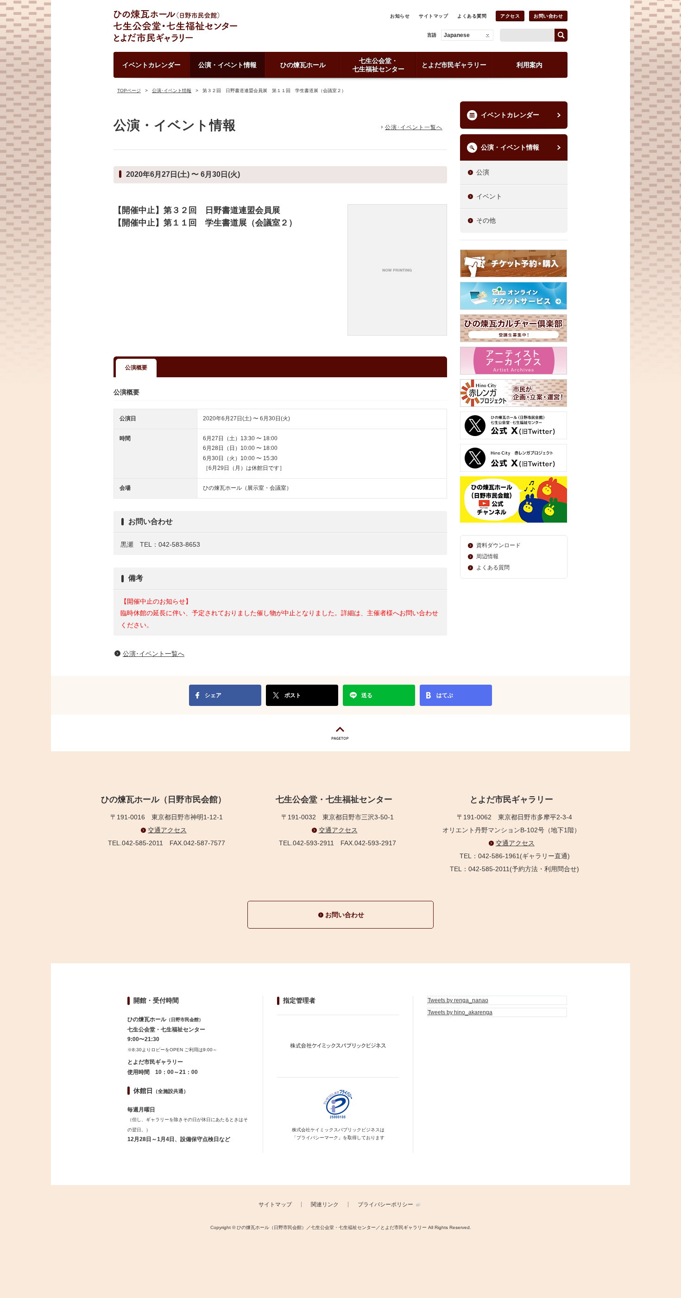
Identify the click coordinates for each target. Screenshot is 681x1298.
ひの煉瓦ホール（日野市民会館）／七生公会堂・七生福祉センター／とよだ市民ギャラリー (208, 26)
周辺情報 (487, 556)
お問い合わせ (548, 16)
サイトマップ (433, 16)
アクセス (510, 16)
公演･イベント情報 (171, 90)
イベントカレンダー (510, 115)
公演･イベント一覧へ (413, 127)
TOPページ (129, 90)
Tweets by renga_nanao (458, 1000)
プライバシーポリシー (385, 1204)
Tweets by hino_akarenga (460, 1012)
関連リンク (325, 1204)
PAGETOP (340, 733)
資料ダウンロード (498, 545)
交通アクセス (167, 830)
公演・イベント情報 (510, 147)
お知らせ (400, 16)
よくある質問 (471, 16)
